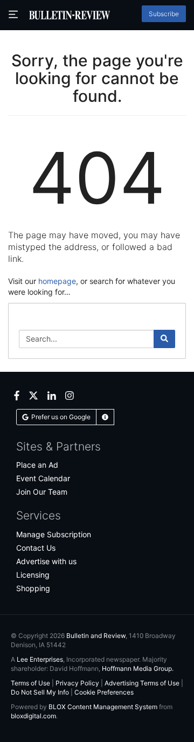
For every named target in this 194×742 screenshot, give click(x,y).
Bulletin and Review (96, 636)
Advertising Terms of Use (142, 683)
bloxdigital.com (33, 716)
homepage (57, 281)
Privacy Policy (77, 683)
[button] (105, 417)
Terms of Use (30, 683)
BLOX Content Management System (102, 707)
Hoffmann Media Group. (138, 668)
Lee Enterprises (40, 659)
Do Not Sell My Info (40, 692)
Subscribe (164, 14)
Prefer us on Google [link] (61, 417)
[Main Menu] (14, 15)
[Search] (164, 339)
